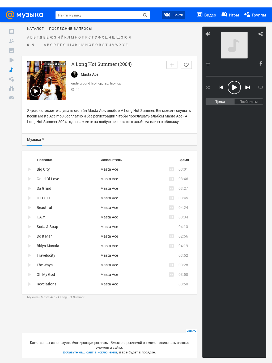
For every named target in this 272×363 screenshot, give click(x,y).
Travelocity (46, 255)
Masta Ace (96, 110)
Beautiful (44, 207)
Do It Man (45, 236)
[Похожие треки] (260, 63)
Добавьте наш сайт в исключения (90, 352)
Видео (209, 15)
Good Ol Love (48, 178)
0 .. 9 (30, 45)
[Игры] (11, 98)
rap (106, 83)
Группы (258, 15)
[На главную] (26, 15)
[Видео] (11, 60)
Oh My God (46, 274)
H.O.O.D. (43, 197)
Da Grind (44, 188)
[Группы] (11, 79)
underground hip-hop (86, 83)
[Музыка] (11, 69)
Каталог (35, 29)
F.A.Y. (41, 217)
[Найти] (145, 15)
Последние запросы (70, 29)
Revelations (46, 283)
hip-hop (115, 83)
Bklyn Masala (48, 245)
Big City (43, 169)
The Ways (45, 264)
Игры (233, 15)
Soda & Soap (47, 226)
